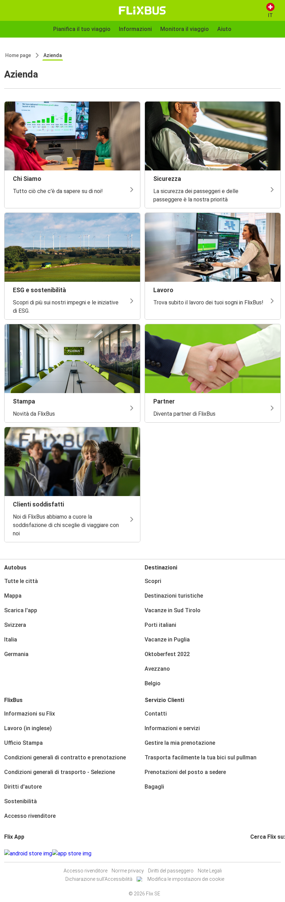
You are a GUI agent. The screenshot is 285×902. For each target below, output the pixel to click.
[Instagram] (253, 853)
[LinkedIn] (257, 853)
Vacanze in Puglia (167, 639)
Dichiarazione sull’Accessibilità (98, 879)
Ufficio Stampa (23, 743)
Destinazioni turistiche (174, 595)
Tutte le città (21, 581)
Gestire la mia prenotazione (180, 743)
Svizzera (15, 625)
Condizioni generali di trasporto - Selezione (59, 772)
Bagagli (154, 786)
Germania (16, 654)
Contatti (156, 713)
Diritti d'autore (23, 786)
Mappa (13, 595)
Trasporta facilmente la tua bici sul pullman (200, 757)
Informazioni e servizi (172, 728)
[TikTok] (262, 853)
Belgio (153, 683)
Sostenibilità (20, 801)
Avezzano (157, 668)
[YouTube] (255, 853)
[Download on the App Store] (71, 853)
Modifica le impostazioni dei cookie (185, 879)
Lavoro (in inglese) (28, 728)
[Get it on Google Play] (28, 853)
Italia (10, 639)
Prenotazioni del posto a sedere (185, 772)
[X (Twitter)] (260, 853)
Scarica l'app (20, 610)
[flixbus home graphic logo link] (142, 10)
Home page (18, 55)
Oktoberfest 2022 (167, 654)
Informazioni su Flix (29, 713)
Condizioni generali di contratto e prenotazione (65, 757)
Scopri (153, 581)
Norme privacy (128, 870)
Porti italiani (160, 625)
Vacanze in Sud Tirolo (173, 610)
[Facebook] (251, 853)
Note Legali (210, 870)
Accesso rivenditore (30, 816)
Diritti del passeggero (171, 870)
